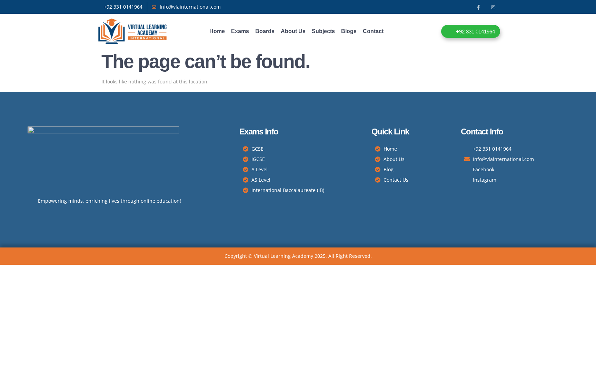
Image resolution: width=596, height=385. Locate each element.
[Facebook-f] (478, 7)
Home (217, 31)
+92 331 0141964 (475, 31)
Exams (240, 31)
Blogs (349, 31)
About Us (293, 31)
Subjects (323, 31)
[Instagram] (493, 7)
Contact (373, 31)
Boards (265, 31)
